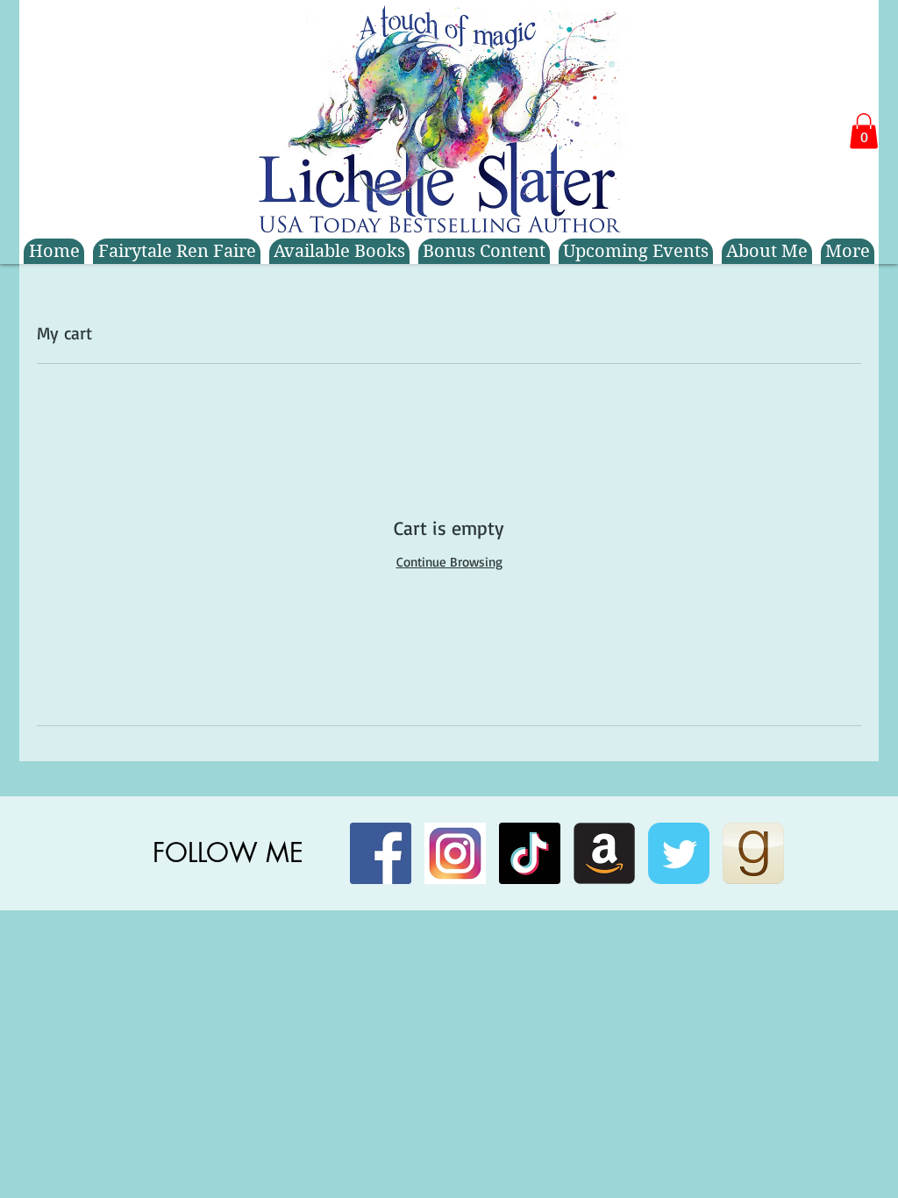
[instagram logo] (455, 853)
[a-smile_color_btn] (604, 853)
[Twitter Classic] (678, 853)
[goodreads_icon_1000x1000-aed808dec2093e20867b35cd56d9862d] (753, 853)
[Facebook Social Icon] (380, 853)
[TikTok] (529, 853)
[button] (864, 131)
